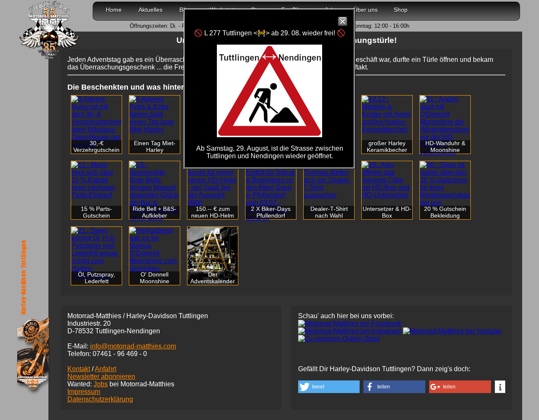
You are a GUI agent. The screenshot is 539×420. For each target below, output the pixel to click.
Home (114, 9)
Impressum (83, 391)
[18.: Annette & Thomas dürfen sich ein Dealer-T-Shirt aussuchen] (329, 180)
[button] (329, 386)
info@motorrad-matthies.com (133, 346)
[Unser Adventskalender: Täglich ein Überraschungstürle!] (212, 256)
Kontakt (78, 368)
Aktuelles (151, 9)
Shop (401, 9)
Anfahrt (105, 368)
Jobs (100, 384)
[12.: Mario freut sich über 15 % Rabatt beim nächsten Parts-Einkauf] (96, 180)
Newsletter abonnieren (101, 376)
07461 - (120, 353)
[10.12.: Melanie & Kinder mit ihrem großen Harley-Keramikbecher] (387, 114)
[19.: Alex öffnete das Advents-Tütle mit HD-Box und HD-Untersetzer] (387, 180)
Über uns (365, 9)
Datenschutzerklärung (100, 399)
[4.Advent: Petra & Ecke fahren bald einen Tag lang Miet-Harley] (154, 114)
